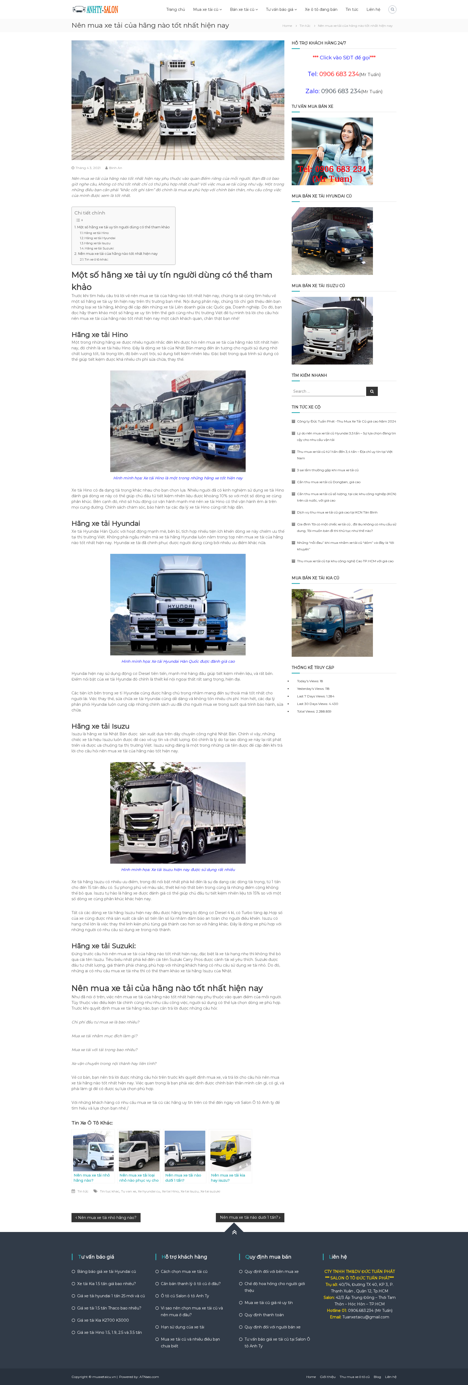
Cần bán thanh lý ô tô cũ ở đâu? (191, 1283)
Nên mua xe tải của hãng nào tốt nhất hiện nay (118, 254)
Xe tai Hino (170, 1191)
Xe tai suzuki (210, 1191)
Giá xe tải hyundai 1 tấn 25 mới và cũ (111, 1295)
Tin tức (352, 9)
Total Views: (306, 711)
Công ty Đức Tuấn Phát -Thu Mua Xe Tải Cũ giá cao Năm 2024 (346, 421)
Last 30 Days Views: (313, 704)
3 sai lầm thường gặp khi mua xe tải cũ (328, 470)
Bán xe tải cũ (242, 9)
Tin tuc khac (109, 1191)
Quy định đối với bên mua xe (272, 1271)
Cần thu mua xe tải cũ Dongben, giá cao (328, 482)
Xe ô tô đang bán (321, 9)
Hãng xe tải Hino (96, 233)
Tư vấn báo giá (279, 9)
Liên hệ (373, 9)
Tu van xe (128, 1191)
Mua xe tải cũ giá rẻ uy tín (269, 1302)
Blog (377, 1377)
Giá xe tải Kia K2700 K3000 (103, 1320)
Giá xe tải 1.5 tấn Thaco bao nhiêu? (109, 1308)
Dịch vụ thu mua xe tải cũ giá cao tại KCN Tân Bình (337, 512)
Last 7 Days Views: (311, 696)
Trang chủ (175, 9)
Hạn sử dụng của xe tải (182, 1327)
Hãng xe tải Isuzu (97, 243)
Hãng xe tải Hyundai (99, 238)
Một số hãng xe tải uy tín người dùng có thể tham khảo (123, 227)
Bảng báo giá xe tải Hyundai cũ (106, 1271)
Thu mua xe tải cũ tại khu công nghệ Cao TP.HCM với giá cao (345, 561)
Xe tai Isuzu (190, 1191)
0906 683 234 (341, 91)
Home (311, 1377)
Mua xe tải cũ (205, 9)
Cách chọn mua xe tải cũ (184, 1271)
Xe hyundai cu (149, 1191)
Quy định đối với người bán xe (273, 1327)
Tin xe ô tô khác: (96, 259)
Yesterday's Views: (311, 689)
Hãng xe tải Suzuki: (99, 248)
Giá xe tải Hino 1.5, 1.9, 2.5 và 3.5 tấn (109, 1332)
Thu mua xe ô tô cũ (355, 1377)
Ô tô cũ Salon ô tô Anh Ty (185, 1295)
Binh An (115, 168)
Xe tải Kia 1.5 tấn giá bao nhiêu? (106, 1283)
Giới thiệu (328, 1377)
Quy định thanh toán (264, 1314)
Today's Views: (308, 681)
